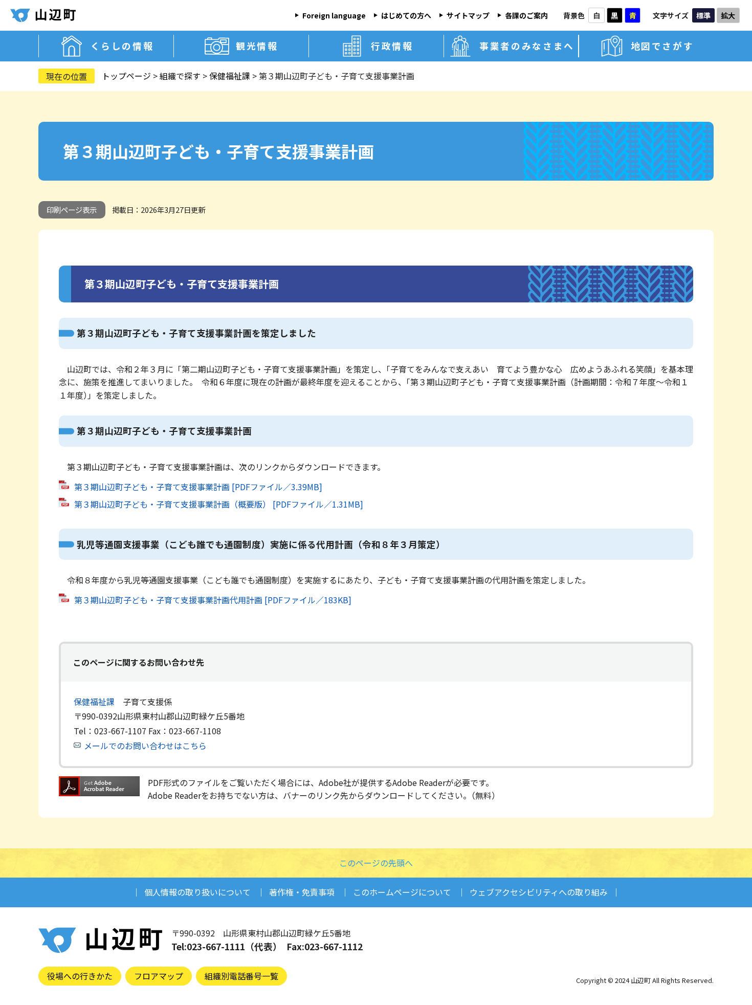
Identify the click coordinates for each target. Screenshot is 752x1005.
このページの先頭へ (376, 863)
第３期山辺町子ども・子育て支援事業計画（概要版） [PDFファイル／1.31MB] (218, 504)
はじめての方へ (406, 15)
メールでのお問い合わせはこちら (145, 745)
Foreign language (334, 15)
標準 (703, 15)
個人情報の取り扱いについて (197, 892)
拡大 (728, 15)
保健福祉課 (229, 76)
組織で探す (180, 76)
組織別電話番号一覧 (241, 976)
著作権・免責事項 (302, 892)
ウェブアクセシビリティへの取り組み (539, 892)
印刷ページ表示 (72, 209)
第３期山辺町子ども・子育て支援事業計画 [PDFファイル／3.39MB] (198, 486)
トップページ (126, 76)
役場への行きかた (80, 976)
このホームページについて (402, 892)
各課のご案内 (526, 15)
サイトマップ (468, 15)
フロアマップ (158, 976)
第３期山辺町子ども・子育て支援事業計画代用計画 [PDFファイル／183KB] (212, 600)
